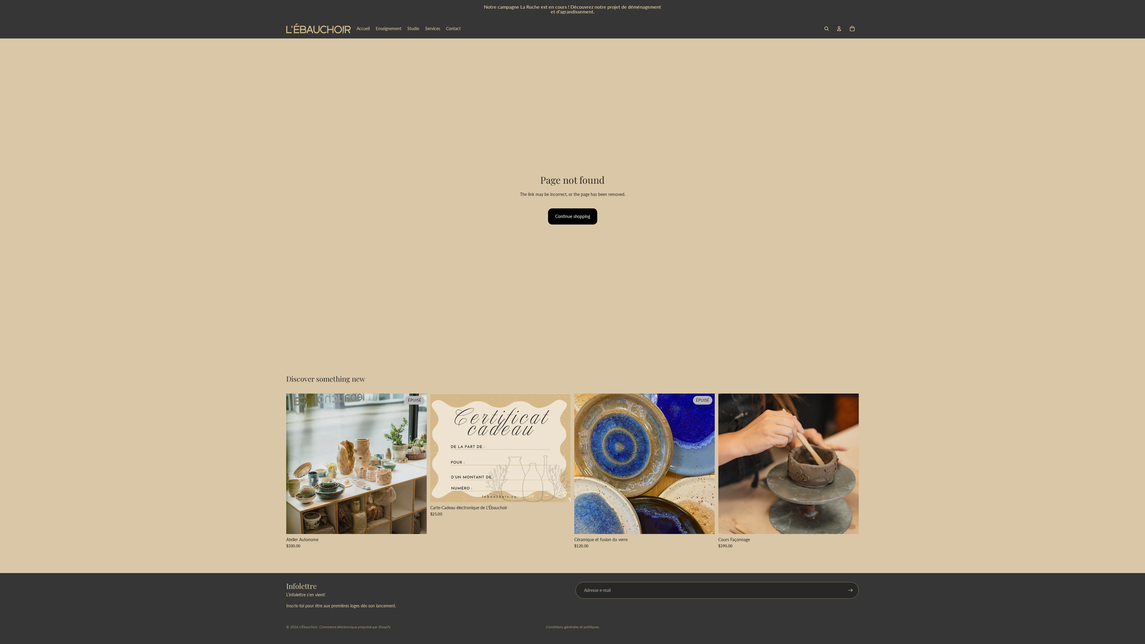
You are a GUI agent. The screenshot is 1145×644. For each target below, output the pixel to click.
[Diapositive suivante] (418, 463)
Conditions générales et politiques (572, 627)
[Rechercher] (826, 28)
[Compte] (839, 28)
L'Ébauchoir (308, 627)
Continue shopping (572, 216)
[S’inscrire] (850, 590)
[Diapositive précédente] (295, 463)
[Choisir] (561, 492)
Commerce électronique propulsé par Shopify (355, 627)
